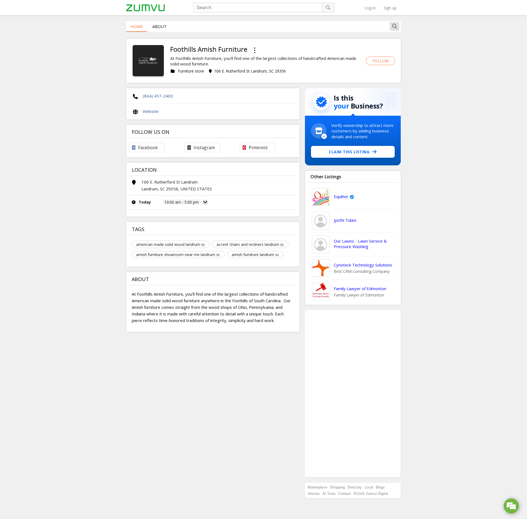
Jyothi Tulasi (345, 220)
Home (136, 26)
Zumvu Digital (377, 493)
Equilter (341, 196)
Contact (344, 493)
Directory (354, 487)
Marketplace (317, 487)
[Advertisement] (353, 393)
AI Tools (329, 493)
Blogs (380, 487)
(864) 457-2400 (158, 96)
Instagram (204, 148)
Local (369, 487)
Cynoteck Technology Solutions (363, 265)
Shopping (337, 487)
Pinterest (258, 148)
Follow (380, 60)
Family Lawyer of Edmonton (360, 288)
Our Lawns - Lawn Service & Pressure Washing (360, 243)
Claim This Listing (349, 151)
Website (151, 111)
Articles (314, 493)
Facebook (148, 148)
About (159, 26)
